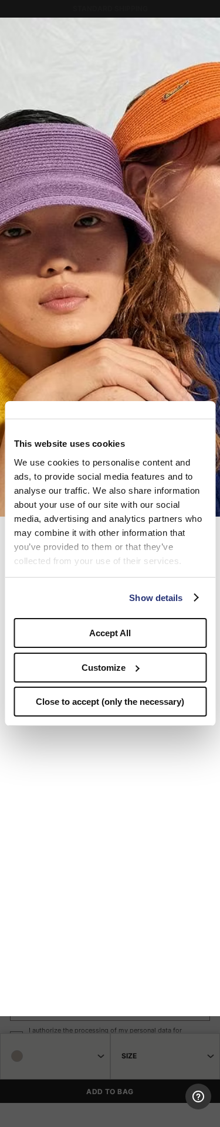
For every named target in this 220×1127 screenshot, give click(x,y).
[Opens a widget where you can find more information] (167, 1106)
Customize (104, 668)
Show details (155, 598)
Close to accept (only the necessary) (110, 702)
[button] (207, 30)
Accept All (110, 633)
